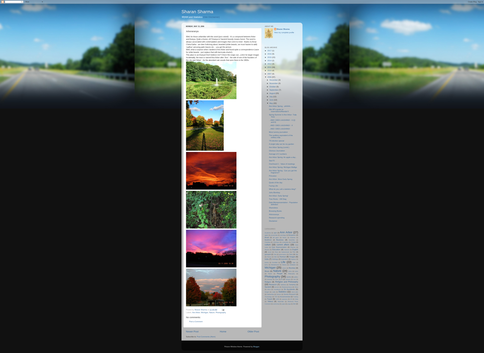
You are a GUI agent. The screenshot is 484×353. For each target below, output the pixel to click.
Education (276, 250)
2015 (269, 57)
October (272, 87)
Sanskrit (268, 287)
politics (296, 277)
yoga (289, 304)
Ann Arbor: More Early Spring (280, 179)
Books (284, 237)
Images (292, 257)
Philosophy (291, 273)
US (291, 299)
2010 (269, 71)
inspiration (284, 259)
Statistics (282, 292)
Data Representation (279, 247)
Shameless (273, 208)
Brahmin (292, 237)
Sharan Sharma (197, 11)
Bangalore (292, 235)
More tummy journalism (278, 132)
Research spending (276, 218)
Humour (283, 257)
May (271, 103)
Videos (270, 301)
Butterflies (292, 240)
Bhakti (267, 237)
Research (273, 285)
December (273, 80)
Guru (291, 254)
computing (285, 242)
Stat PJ (272, 161)
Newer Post (192, 331)
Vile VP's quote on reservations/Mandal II (279, 110)
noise (296, 271)
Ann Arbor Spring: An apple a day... (283, 157)
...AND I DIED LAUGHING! (279, 129)
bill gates (276, 237)
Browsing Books (275, 211)
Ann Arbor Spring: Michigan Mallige (283, 167)
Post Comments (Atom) (206, 337)
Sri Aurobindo (289, 289)
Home (223, 331)
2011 (269, 67)
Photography (221, 312)
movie (284, 268)
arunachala (274, 235)
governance (282, 254)
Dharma (292, 247)
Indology (275, 259)
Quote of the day (275, 183)
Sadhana (283, 284)
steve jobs (295, 292)
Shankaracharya (287, 287)
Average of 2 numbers (278, 154)
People (279, 274)
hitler (275, 257)
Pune (276, 279)
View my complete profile (284, 32)
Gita (275, 254)
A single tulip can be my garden (281, 144)
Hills (297, 254)
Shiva (296, 287)
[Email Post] (223, 310)
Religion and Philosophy (286, 282)
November (273, 83)
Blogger (256, 347)
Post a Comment (196, 322)
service (277, 287)
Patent (270, 273)
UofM (277, 299)
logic (294, 262)
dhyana (267, 249)
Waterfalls (281, 301)
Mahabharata (275, 265)
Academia (268, 233)
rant (294, 279)
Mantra (284, 265)
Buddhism (268, 240)
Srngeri (267, 292)
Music (267, 271)
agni (275, 233)
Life (283, 262)
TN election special (276, 141)
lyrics (266, 265)
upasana (284, 299)
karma (267, 262)
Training (295, 296)
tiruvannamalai (285, 297)
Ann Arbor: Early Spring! (278, 196)
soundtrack (277, 289)
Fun (294, 252)
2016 (269, 54)
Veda (296, 299)
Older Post (253, 331)
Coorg (293, 242)
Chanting (267, 242)
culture (268, 244)
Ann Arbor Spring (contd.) (279, 147)
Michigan (204, 312)
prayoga (269, 279)
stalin (273, 292)
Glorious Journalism (277, 151)
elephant (286, 249)
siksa (268, 289)
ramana (288, 279)
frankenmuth (285, 252)
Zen (294, 304)
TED (276, 296)
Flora (276, 252)
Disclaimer (273, 221)
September (274, 90)
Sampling (292, 285)
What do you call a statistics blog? (282, 189)
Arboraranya (274, 214)
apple (266, 235)
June (271, 100)
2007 (269, 74)
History (269, 257)
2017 (269, 51)
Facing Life (273, 186)
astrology (283, 235)
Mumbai (292, 268)
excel (269, 252)
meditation (293, 265)
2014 (269, 61)
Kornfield (274, 262)
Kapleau (293, 259)
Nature (212, 312)
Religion (268, 282)
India (267, 259)
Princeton (273, 176)
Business (279, 240)
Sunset (279, 294)
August (272, 93)
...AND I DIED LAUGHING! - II (281, 125)
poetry (289, 277)
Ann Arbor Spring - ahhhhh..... (281, 106)
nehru (290, 271)
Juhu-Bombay (274, 192)
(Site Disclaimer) (211, 17)
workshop (276, 304)
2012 (269, 64)
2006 (269, 77)
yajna (283, 304)
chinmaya (276, 242)
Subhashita (270, 294)
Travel (269, 299)
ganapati (268, 254)
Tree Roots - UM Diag (277, 199)
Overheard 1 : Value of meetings (282, 164)
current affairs (283, 244)
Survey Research (290, 294)
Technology (268, 296)
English (295, 250)
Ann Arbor (196, 312)
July (271, 97)
